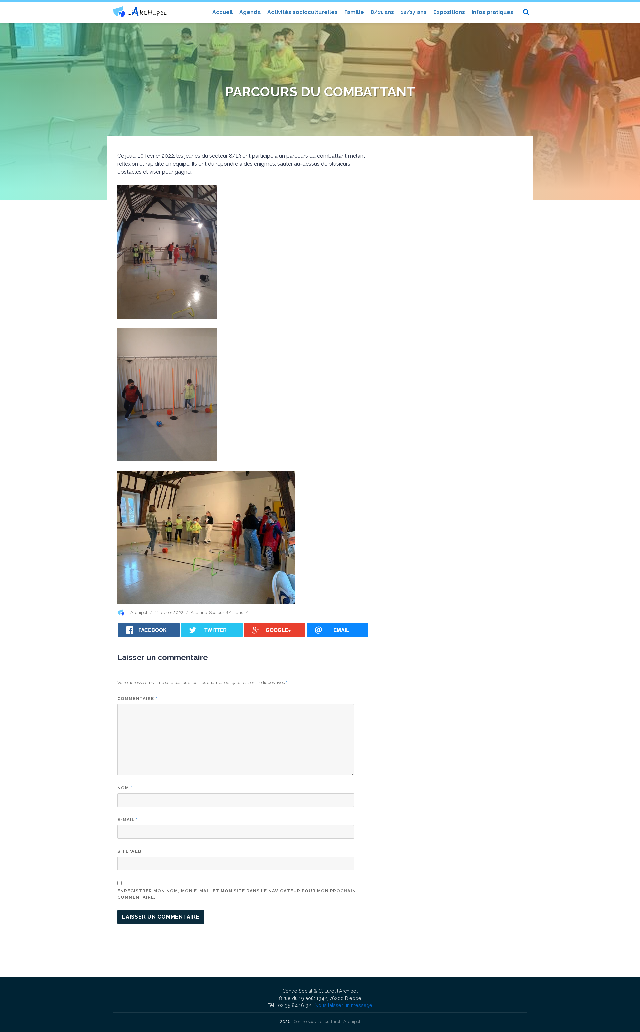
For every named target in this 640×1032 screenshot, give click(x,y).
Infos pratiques (492, 12)
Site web (129, 851)
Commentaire (137, 698)
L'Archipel (137, 612)
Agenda (250, 12)
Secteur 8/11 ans (226, 612)
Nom (124, 787)
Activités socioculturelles (302, 12)
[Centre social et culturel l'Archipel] (140, 12)
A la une (199, 612)
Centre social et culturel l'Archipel (327, 1021)
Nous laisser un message (343, 1005)
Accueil (222, 12)
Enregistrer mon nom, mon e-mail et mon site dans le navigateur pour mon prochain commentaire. (236, 894)
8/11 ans (382, 12)
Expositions (449, 12)
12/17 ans (414, 12)
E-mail (127, 819)
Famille (354, 12)
